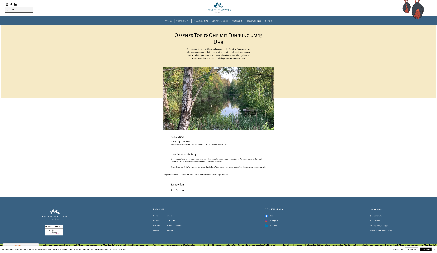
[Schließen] (434, 249)
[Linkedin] (266, 225)
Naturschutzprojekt (174, 226)
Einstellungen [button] (398, 249)
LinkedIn (273, 226)
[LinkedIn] (15, 4)
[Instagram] (6, 4)
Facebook (273, 216)
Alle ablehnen (411, 249)
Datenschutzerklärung (120, 249)
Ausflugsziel (171, 221)
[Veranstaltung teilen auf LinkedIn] (183, 190)
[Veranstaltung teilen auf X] (177, 190)
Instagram (274, 221)
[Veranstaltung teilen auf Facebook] (172, 190)
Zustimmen (426, 249)
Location (169, 231)
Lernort (169, 216)
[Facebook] (11, 4)
